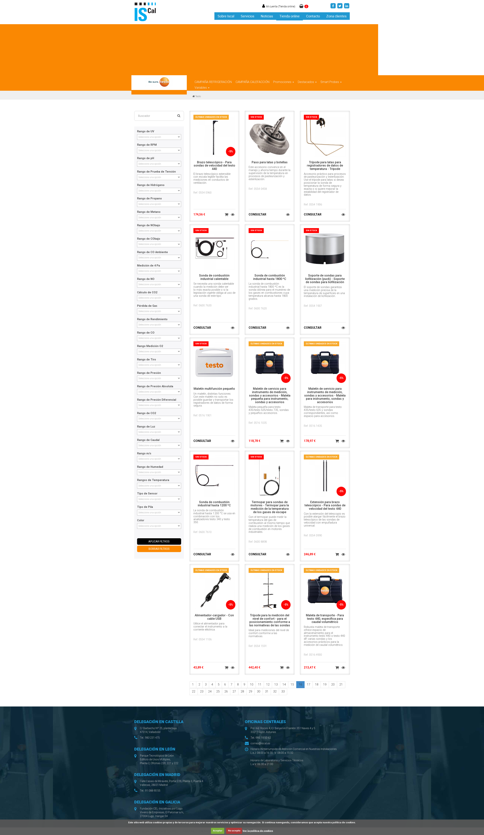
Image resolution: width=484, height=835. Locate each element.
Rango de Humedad (150, 467)
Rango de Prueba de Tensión (156, 171)
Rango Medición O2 (150, 346)
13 (276, 684)
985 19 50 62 (263, 737)
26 (226, 691)
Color (140, 520)
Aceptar (218, 830)
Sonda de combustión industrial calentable (214, 277)
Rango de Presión (149, 373)
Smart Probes (330, 82)
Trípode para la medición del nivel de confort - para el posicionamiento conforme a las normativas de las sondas (269, 620)
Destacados (306, 82)
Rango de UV (145, 131)
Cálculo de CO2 (147, 292)
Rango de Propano (149, 198)
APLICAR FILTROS (159, 541)
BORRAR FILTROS (159, 548)
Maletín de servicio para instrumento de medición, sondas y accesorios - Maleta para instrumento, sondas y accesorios (325, 395)
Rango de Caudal (148, 440)
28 (242, 691)
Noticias (267, 16)
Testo (198, 96)
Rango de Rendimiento (152, 319)
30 (258, 691)
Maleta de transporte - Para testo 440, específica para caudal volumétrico (325, 618)
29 (250, 691)
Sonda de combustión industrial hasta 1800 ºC (269, 277)
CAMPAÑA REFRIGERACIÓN (213, 82)
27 (234, 691)
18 (316, 684)
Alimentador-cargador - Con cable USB (214, 616)
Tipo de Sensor (147, 493)
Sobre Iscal (226, 16)
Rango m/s (144, 453)
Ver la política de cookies (258, 830)
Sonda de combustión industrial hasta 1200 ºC (214, 503)
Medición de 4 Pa (148, 265)
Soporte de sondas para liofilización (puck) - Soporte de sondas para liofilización (325, 279)
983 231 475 (152, 737)
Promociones (282, 82)
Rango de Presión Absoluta (155, 386)
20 (333, 684)
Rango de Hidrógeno (150, 185)
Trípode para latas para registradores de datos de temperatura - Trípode (325, 165)
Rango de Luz (146, 426)
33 (283, 691)
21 (341, 684)
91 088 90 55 (152, 790)
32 (275, 691)
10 (251, 684)
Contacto (313, 16)
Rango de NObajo (148, 225)
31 (266, 691)
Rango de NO (145, 279)
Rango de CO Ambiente (152, 252)
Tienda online (289, 16)
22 (193, 691)
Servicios (247, 16)
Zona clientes (336, 16)
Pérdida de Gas (147, 306)
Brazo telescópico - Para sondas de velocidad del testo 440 (214, 165)
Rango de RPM (147, 145)
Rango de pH (145, 158)
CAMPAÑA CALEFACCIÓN (252, 82)
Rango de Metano (149, 212)
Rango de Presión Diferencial (156, 400)
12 (268, 684)
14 (284, 684)
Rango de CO (145, 333)
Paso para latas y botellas (270, 162)
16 (300, 684)
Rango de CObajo (148, 239)
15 (292, 684)
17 (308, 684)
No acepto (234, 830)
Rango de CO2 (146, 413)
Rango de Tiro (146, 359)
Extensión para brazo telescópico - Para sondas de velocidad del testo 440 (325, 505)
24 (210, 691)
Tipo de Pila (145, 507)
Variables (201, 87)
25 (218, 691)
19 (325, 684)
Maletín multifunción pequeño (214, 388)
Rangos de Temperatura (153, 480)
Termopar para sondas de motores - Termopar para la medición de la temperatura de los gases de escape (270, 507)
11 (259, 684)
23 (201, 691)
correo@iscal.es (260, 743)
